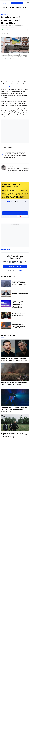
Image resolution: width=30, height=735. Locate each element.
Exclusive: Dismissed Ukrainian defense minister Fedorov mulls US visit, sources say (14, 435)
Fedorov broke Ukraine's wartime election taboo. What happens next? (14, 359)
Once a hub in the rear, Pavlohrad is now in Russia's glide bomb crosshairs (14, 384)
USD (25, 201)
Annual (16, 201)
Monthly (7, 201)
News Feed (4, 14)
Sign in (20, 270)
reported (10, 86)
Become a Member (17, 2)
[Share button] (27, 29)
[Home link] (15, 7)
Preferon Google (9, 29)
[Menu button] (28, 3)
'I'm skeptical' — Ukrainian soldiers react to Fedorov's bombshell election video (14, 409)
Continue (15, 213)
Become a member (15, 266)
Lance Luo (6, 33)
